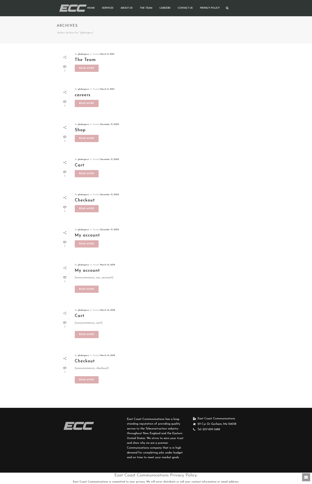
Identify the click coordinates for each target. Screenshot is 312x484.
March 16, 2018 (107, 265)
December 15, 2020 (109, 124)
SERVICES (107, 8)
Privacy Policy (210, 8)
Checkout (85, 200)
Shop (80, 130)
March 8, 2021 (107, 54)
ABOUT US (127, 8)
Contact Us (185, 8)
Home (91, 8)
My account (87, 235)
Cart (79, 165)
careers (164, 8)
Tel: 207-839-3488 (209, 429)
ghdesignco (83, 54)
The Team (146, 8)
